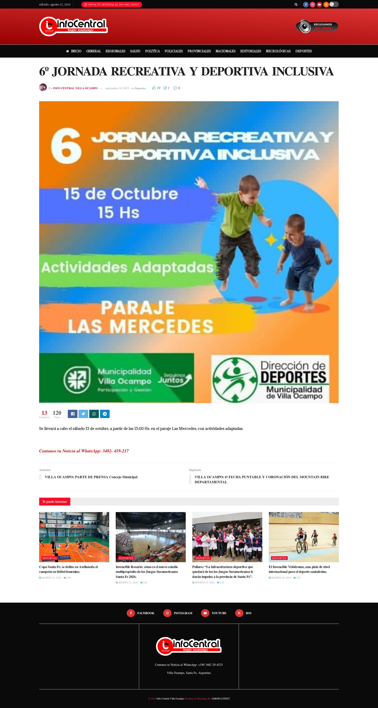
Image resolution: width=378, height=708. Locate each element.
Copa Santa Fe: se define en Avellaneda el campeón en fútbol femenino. (68, 569)
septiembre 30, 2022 (117, 88)
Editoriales (250, 51)
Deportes (304, 51)
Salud (135, 51)
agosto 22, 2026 (51, 577)
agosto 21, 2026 (128, 582)
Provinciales (199, 51)
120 (68, 577)
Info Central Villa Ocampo (170, 698)
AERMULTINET (220, 698)
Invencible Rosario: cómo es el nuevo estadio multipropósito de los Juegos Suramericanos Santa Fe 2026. (147, 571)
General (93, 51)
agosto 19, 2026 (204, 582)
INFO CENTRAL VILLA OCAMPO (75, 88)
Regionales (115, 51)
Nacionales (226, 51)
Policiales (174, 51)
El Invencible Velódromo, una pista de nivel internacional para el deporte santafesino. (299, 569)
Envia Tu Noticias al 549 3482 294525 (113, 4)
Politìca (152, 51)
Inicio (76, 51)
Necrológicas (278, 51)
